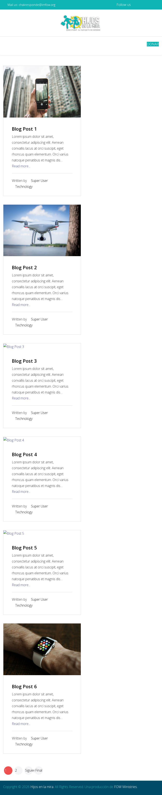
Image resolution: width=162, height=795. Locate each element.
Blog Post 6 (24, 686)
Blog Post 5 (24, 547)
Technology (23, 186)
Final (38, 770)
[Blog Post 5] (13, 533)
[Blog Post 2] (42, 230)
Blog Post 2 (24, 267)
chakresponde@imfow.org (37, 5)
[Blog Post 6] (42, 649)
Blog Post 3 (24, 361)
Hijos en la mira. (42, 786)
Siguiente (29, 770)
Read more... (21, 166)
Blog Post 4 (24, 454)
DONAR (153, 44)
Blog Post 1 (24, 129)
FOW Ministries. (126, 786)
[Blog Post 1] (42, 91)
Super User (39, 180)
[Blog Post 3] (13, 346)
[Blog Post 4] (13, 439)
